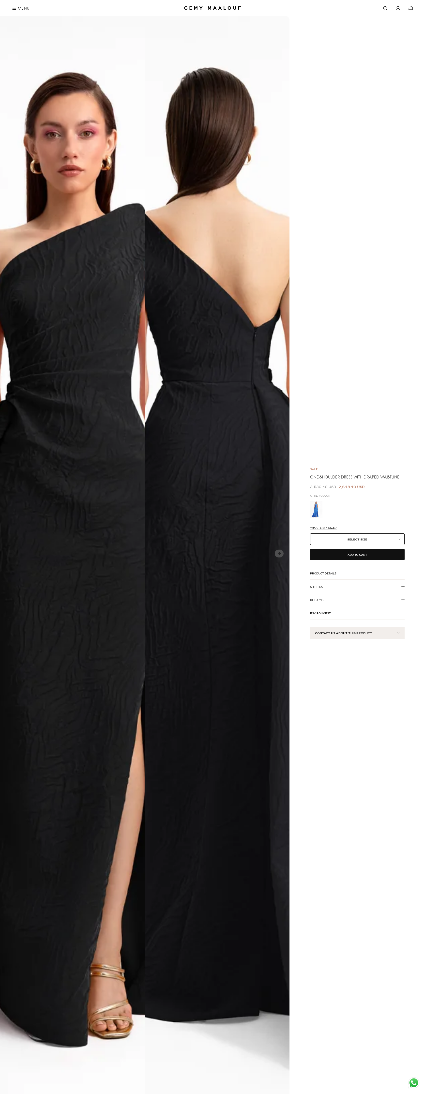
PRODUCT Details (323, 573)
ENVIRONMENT (320, 613)
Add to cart (357, 554)
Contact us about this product (343, 633)
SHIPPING (316, 586)
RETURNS (316, 600)
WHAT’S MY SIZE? (323, 527)
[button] (279, 553)
